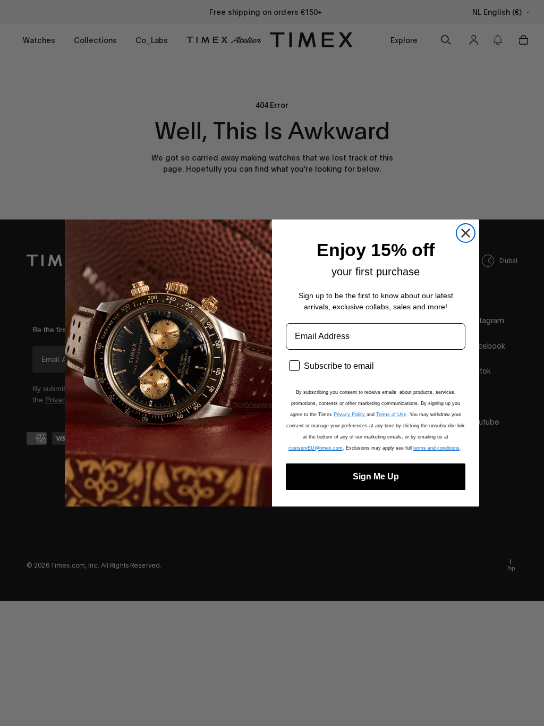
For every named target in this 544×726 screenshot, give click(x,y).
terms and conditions (436, 448)
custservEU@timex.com (315, 448)
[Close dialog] (465, 233)
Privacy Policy (350, 414)
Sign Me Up (376, 476)
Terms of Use (391, 414)
